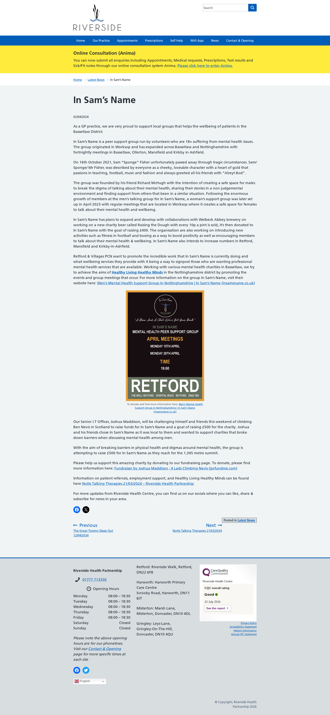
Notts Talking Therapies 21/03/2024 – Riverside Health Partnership (138, 483)
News (215, 40)
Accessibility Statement (243, 626)
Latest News (96, 80)
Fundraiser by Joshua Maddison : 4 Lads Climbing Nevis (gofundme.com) (175, 468)
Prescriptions (154, 40)
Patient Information (245, 630)
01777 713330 (94, 579)
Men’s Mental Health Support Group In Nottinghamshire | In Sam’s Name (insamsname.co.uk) (176, 283)
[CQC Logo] (215, 575)
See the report (215, 608)
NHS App (197, 40)
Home (80, 40)
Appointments (127, 40)
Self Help (176, 40)
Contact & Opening (240, 40)
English (84, 681)
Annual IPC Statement (244, 634)
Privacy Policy (249, 623)
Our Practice (101, 40)
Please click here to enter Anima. (205, 65)
